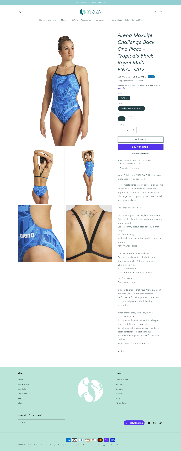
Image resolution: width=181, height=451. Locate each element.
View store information (130, 168)
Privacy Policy (121, 403)
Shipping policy (103, 445)
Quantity (121, 125)
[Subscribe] (62, 423)
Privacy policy (75, 445)
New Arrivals (23, 384)
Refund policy (63, 445)
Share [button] (123, 351)
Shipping (121, 81)
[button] (20, 12)
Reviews (119, 389)
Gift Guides (22, 394)
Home (20, 380)
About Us (120, 384)
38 (132, 119)
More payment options (140, 153)
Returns (119, 394)
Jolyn (20, 403)
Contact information (118, 445)
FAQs (118, 398)
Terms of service (89, 445)
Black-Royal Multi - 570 (131, 108)
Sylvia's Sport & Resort (32, 445)
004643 (123, 98)
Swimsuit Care (122, 380)
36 (121, 119)
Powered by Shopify (48, 445)
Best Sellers (22, 389)
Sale (19, 398)
